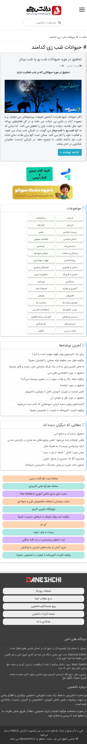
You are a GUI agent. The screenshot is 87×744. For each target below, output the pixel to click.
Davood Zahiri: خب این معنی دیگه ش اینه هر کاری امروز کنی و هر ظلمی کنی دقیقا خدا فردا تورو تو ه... (45, 657)
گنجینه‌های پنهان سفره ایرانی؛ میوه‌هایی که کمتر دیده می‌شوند (50, 404)
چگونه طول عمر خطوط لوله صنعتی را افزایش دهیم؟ (56, 360)
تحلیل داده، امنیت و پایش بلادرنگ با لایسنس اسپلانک (54, 465)
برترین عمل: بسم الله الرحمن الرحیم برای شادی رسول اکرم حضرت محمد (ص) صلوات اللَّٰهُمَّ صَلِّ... (47, 676)
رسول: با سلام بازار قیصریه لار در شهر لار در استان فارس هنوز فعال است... (46, 648)
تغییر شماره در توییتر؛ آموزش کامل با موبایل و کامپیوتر (54, 392)
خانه (84, 37)
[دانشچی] (43, 11)
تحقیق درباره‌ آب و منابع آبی (69, 434)
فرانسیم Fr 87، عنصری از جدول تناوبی (63, 459)
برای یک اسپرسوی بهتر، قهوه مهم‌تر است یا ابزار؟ (58, 354)
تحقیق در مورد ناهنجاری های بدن (66, 373)
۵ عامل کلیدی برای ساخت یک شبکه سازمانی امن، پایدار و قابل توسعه (46, 367)
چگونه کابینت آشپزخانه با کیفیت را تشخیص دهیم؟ (57, 410)
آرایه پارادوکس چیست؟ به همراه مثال (64, 446)
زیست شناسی (73, 66)
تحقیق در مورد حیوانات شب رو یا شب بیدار (50, 59)
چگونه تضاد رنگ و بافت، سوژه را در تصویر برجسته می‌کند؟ (52, 379)
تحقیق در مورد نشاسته (72, 385)
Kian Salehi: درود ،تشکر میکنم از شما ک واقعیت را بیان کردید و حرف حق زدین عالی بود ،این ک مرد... (46, 666)
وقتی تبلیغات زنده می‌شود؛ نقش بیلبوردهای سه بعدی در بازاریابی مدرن (45, 440)
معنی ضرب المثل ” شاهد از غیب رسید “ (62, 452)
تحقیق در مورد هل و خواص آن (67, 398)
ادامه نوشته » (69, 152)
